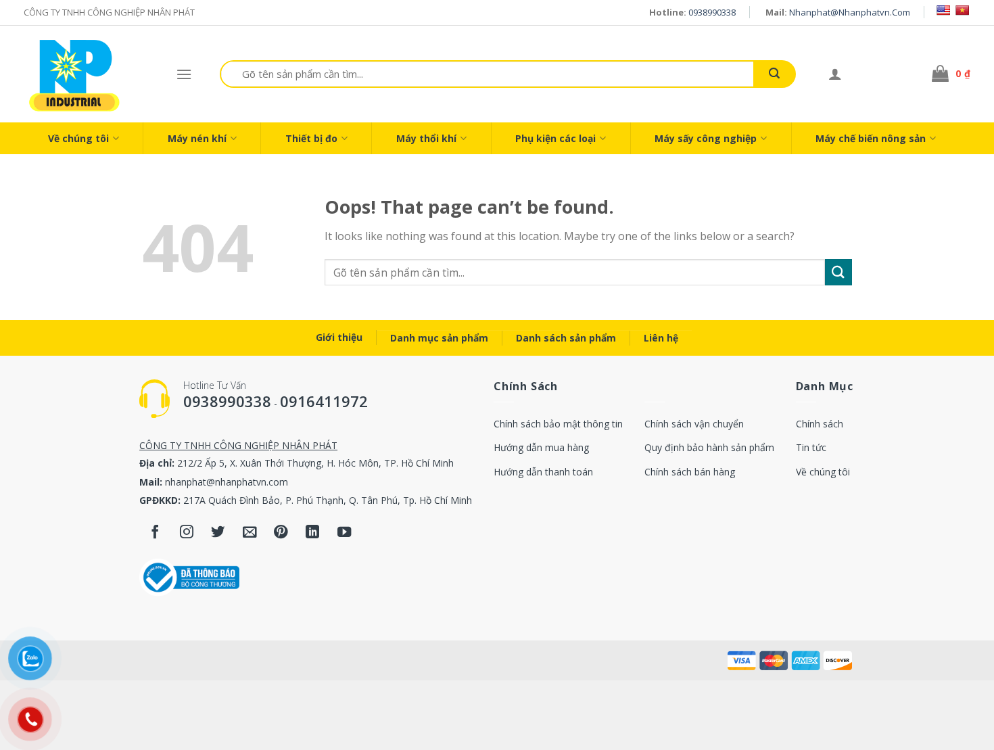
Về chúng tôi (78, 138)
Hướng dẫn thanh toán (543, 471)
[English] (943, 10)
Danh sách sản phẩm (566, 337)
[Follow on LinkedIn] (312, 533)
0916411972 (324, 401)
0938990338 (712, 12)
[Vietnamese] (962, 10)
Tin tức (811, 447)
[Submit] (774, 74)
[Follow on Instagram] (187, 533)
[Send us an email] (249, 533)
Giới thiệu (339, 337)
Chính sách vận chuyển (694, 423)
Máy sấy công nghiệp (706, 138)
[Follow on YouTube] (344, 533)
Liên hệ (661, 337)
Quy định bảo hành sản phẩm (709, 447)
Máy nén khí (197, 138)
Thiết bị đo (311, 138)
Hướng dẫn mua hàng (541, 447)
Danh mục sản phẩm (439, 337)
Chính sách (819, 423)
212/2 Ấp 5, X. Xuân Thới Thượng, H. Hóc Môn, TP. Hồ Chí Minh (315, 462)
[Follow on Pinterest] (280, 533)
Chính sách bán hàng (689, 471)
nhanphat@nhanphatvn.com (849, 12)
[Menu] (184, 74)
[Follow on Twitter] (218, 533)
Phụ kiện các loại (555, 138)
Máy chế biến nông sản (870, 138)
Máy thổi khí (426, 138)
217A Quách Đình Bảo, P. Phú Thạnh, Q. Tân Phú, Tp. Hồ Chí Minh (327, 500)
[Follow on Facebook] (155, 533)
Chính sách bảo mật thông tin (558, 423)
